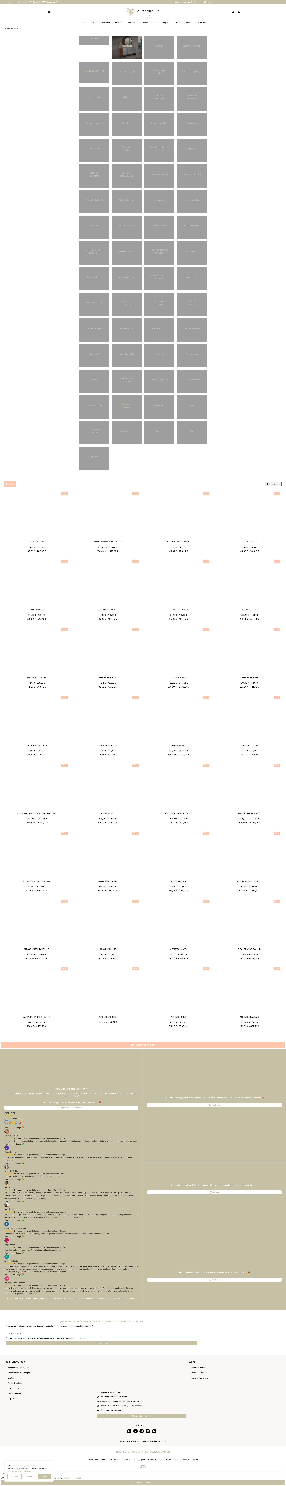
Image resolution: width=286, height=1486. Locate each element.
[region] (29, 1471)
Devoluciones (13, 1388)
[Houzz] (154, 1431)
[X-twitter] (135, 1431)
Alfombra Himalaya (107, 881)
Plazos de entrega (15, 1383)
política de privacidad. (72, 1478)
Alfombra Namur (107, 949)
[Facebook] (129, 1431)
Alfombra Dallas (249, 745)
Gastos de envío (14, 1393)
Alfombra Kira (178, 881)
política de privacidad (76, 1338)
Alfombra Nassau (178, 949)
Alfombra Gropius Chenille (37, 881)
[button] (49, 12)
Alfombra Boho (249, 610)
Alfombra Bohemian (178, 610)
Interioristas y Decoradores (18, 1368)
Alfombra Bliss (36, 610)
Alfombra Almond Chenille (107, 542)
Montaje (11, 1378)
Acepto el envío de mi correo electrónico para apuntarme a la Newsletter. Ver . (46, 1338)
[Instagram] (141, 1431)
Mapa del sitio (13, 1399)
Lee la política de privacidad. (21, 1471)
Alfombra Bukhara (107, 678)
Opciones (14, 1477)
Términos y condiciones (200, 1378)
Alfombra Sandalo (249, 1017)
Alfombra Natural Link (249, 949)
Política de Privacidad (199, 1368)
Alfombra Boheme (108, 610)
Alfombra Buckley (36, 678)
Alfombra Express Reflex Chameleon (36, 813)
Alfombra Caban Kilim (36, 745)
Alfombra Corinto (107, 745)
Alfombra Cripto (178, 745)
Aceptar (44, 1477)
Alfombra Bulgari (178, 678)
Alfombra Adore (36, 542)
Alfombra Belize (249, 542)
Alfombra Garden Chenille (178, 813)
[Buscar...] (233, 12)
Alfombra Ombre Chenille (36, 1017)
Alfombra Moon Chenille (36, 949)
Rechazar (29, 1477)
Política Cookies (197, 1373)
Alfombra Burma (249, 678)
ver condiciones (98, 1298)
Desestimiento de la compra (19, 1373)
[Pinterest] (148, 1431)
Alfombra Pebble (107, 1017)
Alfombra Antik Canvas (178, 542)
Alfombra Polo (178, 1017)
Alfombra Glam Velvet (249, 813)
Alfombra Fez (107, 813)
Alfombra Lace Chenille (249, 881)
